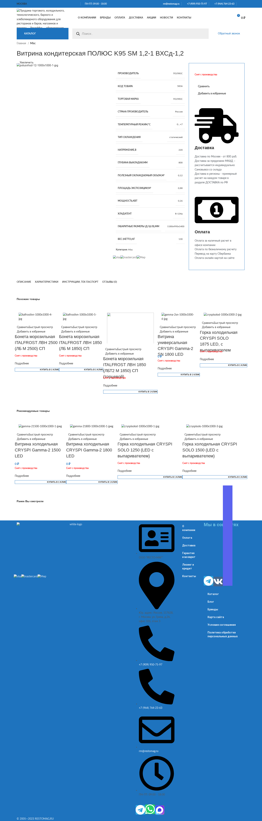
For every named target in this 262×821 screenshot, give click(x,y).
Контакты (189, 576)
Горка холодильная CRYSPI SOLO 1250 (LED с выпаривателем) (145, 450)
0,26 (180, 201)
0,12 (180, 175)
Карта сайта (216, 617)
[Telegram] (140, 810)
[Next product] (243, 45)
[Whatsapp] (150, 809)
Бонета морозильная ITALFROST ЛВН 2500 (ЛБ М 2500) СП (36, 342)
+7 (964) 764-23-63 (223, 4)
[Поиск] (78, 34)
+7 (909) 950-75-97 (196, 4)
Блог (211, 601)
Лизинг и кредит (188, 566)
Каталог (213, 594)
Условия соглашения (222, 624)
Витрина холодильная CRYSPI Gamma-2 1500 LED (38, 450)
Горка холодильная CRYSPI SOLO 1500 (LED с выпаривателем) (209, 450)
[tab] (24, 282)
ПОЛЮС (178, 73)
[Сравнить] (217, 18)
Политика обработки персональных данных (223, 634)
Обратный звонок (229, 33)
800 (181, 162)
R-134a (179, 214)
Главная (22, 43)
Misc (130, 249)
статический (176, 137)
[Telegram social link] (244, 4)
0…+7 (180, 124)
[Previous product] (236, 45)
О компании (188, 528)
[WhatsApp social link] (239, 4)
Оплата (187, 537)
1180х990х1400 (175, 226)
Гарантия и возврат (188, 555)
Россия (179, 112)
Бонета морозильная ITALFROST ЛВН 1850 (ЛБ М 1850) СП (80, 342)
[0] (227, 18)
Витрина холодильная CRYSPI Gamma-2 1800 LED (89, 450)
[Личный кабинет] (208, 18)
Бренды (213, 609)
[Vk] (218, 581)
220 (181, 150)
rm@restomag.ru (171, 4)
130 (181, 239)
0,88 (180, 188)
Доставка (188, 545)
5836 (180, 86)
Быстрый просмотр (41, 327)
